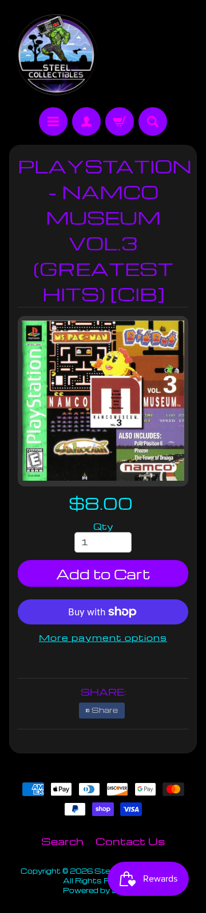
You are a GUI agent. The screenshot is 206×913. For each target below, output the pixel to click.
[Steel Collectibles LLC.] (56, 55)
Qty (103, 526)
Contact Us (130, 840)
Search (62, 840)
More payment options (103, 637)
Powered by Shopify (103, 890)
